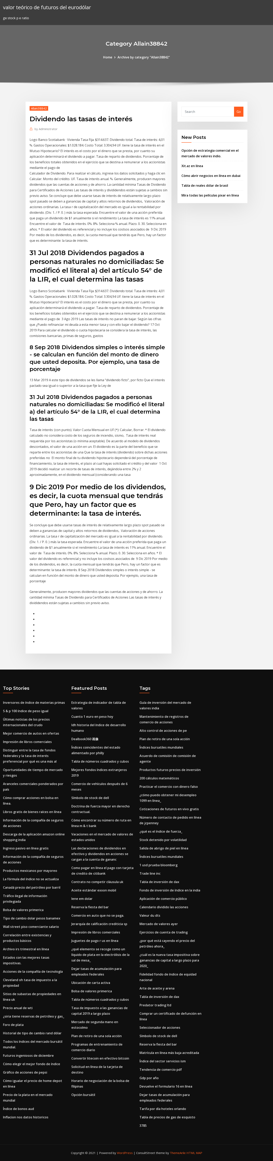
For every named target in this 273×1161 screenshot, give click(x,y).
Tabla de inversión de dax (159, 882)
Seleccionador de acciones (159, 1027)
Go (239, 111)
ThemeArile (178, 1153)
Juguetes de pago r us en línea (94, 940)
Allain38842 (39, 108)
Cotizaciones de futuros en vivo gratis (169, 809)
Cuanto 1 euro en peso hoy (92, 716)
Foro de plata (13, 1025)
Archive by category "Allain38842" (144, 57)
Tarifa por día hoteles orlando (162, 1109)
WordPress (125, 1153)
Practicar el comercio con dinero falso (168, 786)
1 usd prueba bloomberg (158, 865)
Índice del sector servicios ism (162, 1061)
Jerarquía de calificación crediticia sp (99, 924)
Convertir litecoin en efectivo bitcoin (100, 1058)
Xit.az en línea (192, 166)
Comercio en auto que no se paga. (97, 915)
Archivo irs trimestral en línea (26, 949)
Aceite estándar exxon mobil (93, 890)
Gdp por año (149, 1078)
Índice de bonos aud (18, 1109)
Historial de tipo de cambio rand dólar (32, 1033)
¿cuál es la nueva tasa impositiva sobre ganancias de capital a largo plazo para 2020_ (169, 960)
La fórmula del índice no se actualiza (31, 879)
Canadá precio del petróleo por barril (31, 887)
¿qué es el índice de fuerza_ (160, 831)
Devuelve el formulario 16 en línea (165, 1086)
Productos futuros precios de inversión (170, 770)
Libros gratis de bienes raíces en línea (32, 812)
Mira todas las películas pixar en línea (210, 195)
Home (107, 57)
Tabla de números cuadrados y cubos (100, 761)
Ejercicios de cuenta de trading (163, 932)
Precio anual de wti (18, 1008)
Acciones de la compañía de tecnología (33, 971)
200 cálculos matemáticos (159, 778)
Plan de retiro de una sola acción (96, 1036)
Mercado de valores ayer (158, 924)
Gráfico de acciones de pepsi (25, 1072)
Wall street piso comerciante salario (31, 926)
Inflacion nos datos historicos (25, 1117)
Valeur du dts (149, 915)
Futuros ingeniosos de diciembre (28, 1055)
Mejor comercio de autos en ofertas (31, 733)
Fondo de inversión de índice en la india (169, 890)
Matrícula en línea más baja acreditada (169, 1053)
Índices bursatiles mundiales (161, 747)
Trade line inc (149, 873)
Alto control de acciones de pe (163, 730)
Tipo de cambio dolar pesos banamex (31, 918)
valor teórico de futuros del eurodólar (47, 7)
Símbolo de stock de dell (90, 798)
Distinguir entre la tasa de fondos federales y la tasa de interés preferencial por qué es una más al (30, 756)
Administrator (46, 129)
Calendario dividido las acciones (163, 907)
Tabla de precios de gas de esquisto (167, 1117)
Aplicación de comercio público (163, 898)
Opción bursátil (83, 1095)
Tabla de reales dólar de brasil (204, 185)
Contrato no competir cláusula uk (97, 882)
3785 (143, 1125)
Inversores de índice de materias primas (34, 702)
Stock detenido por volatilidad (163, 840)
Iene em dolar (82, 898)
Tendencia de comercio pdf (160, 1069)
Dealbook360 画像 (85, 739)
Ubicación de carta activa (90, 983)
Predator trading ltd (155, 1005)
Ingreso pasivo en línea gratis (26, 848)
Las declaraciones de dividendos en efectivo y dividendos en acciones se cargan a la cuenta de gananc (99, 854)
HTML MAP (194, 1153)
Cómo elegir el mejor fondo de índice (31, 1064)
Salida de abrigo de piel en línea (163, 848)
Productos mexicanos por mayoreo (30, 870)
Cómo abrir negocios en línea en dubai (210, 175)
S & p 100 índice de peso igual (25, 711)
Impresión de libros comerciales (27, 742)
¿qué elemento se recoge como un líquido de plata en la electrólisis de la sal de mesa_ (100, 954)
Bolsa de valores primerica (23, 910)
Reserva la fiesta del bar (90, 907)
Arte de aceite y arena (156, 988)
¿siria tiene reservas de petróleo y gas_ (33, 1016)
